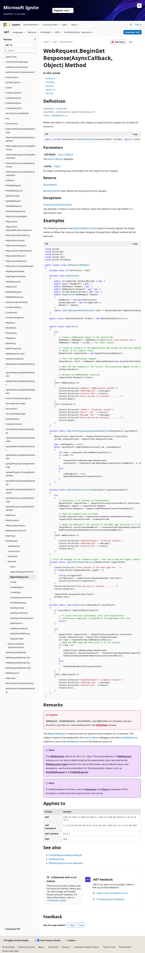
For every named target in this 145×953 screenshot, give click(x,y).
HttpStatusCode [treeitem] (13, 281)
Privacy (65, 947)
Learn (46, 41)
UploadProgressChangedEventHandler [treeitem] (20, 474)
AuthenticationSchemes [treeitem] (17, 67)
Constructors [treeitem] (14, 551)
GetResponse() (56, 859)
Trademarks (124, 947)
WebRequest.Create (57, 764)
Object (57, 166)
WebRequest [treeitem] (14, 546)
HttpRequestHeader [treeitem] (15, 271)
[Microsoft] (5, 25)
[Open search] (131, 24)
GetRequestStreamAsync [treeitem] (22, 618)
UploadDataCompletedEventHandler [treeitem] (20, 439)
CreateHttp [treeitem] (15, 592)
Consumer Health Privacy (86, 947)
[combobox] (19, 45)
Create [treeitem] (13, 582)
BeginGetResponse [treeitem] (19, 577)
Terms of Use (109, 947)
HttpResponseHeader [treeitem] (16, 276)
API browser (66, 41)
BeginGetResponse (84, 228)
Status (105, 789)
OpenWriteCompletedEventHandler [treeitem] (20, 391)
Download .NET (132, 32)
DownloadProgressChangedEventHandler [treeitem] (20, 156)
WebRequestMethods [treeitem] (16, 652)
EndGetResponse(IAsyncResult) (65, 855)
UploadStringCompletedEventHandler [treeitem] (20, 491)
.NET (55, 41)
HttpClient (102, 725)
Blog (40, 947)
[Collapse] (35, 39)
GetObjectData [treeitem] (17, 607)
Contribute (53, 947)
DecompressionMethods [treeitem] (17, 113)
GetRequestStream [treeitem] (19, 613)
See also (49, 93)
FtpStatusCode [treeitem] (12, 195)
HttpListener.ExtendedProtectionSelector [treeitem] (19, 228)
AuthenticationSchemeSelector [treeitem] (20, 72)
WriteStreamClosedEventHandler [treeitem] (20, 690)
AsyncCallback (65, 154)
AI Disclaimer (8, 947)
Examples (50, 82)
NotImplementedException (57, 204)
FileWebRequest (79, 772)
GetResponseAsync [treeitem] (19, 628)
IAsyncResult (50, 184)
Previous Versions (26, 947)
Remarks (50, 86)
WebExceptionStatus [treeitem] (15, 525)
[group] (92, 139)
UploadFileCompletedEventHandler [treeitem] (20, 457)
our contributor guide (61, 899)
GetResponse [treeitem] (16, 623)
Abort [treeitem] (12, 566)
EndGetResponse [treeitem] (18, 602)
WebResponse (74, 741)
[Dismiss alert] (139, 5)
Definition (50, 78)
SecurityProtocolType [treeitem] (15, 403)
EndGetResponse (128, 737)
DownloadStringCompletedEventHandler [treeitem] (20, 173)
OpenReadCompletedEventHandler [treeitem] (20, 374)
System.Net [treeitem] (11, 56)
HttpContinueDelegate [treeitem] (16, 216)
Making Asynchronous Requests (66, 863)
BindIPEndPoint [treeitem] (13, 82)
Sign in (138, 24)
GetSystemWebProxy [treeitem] (20, 633)
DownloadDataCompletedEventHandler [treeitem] (20, 139)
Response (90, 789)
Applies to (50, 89)
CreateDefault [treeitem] (16, 587)
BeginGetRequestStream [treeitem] (22, 571)
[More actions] (138, 42)
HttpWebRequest (55, 772)
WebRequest (57, 756)
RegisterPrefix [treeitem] (16, 638)
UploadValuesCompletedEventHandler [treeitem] (20, 508)
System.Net (61, 108)
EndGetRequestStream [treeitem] (21, 597)
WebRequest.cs (59, 115)
